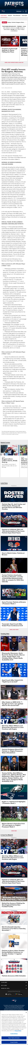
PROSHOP (18, 11)
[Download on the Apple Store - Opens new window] (8, 994)
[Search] (23, 11)
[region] (14, 1027)
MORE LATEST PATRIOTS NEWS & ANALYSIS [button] (14, 62)
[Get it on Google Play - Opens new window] (18, 995)
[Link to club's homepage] (3, 11)
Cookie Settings (14, 1033)
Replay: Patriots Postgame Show (16, 22)
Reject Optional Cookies (14, 1037)
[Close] (26, 1012)
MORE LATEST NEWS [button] (14, 629)
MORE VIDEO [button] (14, 830)
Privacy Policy (18, 1030)
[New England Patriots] (14, 1001)
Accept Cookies (14, 1042)
